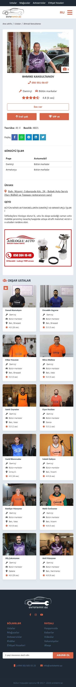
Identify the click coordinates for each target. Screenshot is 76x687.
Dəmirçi (12, 315)
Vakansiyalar (51, 641)
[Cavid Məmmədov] (19, 445)
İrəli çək (23, 116)
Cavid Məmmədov (13, 459)
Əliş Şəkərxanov (12, 558)
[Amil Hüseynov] (56, 544)
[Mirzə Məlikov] (56, 346)
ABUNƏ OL (63, 655)
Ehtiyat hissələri (56, 3)
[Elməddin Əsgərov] (56, 296)
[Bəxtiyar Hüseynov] (19, 494)
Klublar (11, 641)
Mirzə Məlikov (48, 360)
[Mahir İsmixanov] (56, 494)
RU (62, 12)
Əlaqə (47, 645)
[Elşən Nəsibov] (56, 395)
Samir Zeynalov (12, 410)
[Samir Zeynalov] (19, 395)
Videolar (49, 637)
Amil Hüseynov (49, 558)
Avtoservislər (39, 3)
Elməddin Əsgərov (50, 310)
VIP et (56, 116)
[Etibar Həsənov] (19, 346)
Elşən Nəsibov (48, 410)
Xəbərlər (49, 632)
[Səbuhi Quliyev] (56, 445)
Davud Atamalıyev (13, 310)
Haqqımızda (51, 628)
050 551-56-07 (40, 82)
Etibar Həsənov (12, 360)
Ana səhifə (7, 24)
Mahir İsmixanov (49, 509)
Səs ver (38, 107)
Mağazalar (24, 3)
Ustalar (13, 3)
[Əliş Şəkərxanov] (19, 544)
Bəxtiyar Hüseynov (13, 509)
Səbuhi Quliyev (48, 459)
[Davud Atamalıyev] (19, 296)
